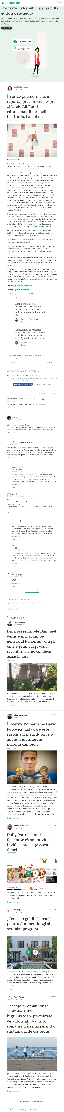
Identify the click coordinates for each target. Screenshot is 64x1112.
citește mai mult (11, 407)
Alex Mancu (15, 521)
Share (33, 1109)
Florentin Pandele (13, 608)
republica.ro (10, 2)
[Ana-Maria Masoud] (9, 88)
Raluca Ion (25, 342)
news (41, 604)
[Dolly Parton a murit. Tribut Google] (32, 873)
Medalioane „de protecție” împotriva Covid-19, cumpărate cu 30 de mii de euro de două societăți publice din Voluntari (31, 334)
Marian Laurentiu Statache (33, 399)
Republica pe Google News (22, 286)
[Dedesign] (9, 911)
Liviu (13, 494)
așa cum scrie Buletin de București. (43, 226)
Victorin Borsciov (24, 442)
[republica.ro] (10, 1109)
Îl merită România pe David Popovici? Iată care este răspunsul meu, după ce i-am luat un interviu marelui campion (31, 734)
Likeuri (54, 394)
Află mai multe (6, 28)
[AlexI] (9, 418)
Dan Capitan (16, 469)
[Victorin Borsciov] (12, 442)
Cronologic (44, 394)
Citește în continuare (32, 1102)
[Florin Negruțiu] (9, 623)
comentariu (52, 622)
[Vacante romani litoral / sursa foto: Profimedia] (32, 1054)
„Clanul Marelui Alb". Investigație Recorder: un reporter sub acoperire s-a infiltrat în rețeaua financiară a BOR (31, 309)
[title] (17, 320)
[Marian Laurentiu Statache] (15, 399)
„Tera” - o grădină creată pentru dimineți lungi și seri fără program (29, 923)
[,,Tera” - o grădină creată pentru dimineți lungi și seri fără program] (32, 952)
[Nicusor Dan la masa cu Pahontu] (32, 677)
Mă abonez (50, 362)
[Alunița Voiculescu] (9, 827)
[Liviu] (9, 495)
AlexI (13, 417)
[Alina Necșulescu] (9, 716)
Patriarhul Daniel (32, 604)
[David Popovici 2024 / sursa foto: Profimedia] (32, 767)
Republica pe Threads (21, 290)
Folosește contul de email (42, 384)
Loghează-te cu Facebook (24, 384)
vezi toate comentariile (32, 591)
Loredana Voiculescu (29, 319)
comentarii (52, 715)
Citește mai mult (13, 705)
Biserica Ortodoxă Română (16, 604)
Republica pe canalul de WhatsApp (26, 294)
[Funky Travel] (9, 998)
